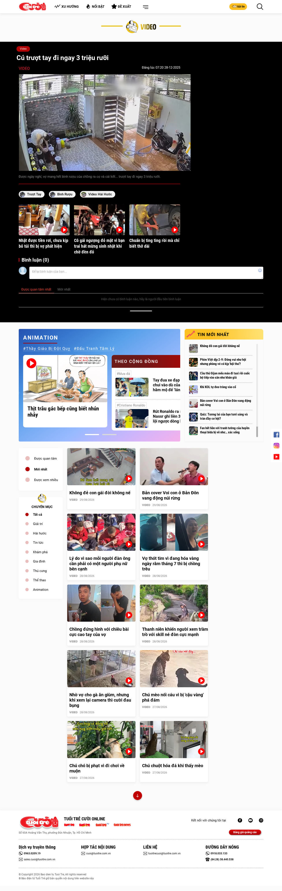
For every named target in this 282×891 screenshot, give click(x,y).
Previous (17, 393)
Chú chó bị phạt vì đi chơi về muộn (96, 768)
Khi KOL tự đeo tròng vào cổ (218, 387)
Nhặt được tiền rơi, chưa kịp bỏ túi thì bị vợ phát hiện (43, 243)
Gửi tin (241, 6)
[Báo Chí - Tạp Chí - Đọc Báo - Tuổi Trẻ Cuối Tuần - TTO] (86, 824)
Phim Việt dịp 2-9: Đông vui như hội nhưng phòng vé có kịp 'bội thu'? (223, 362)
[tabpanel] (65, 391)
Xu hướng (70, 7)
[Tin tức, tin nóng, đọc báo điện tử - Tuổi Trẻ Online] (70, 824)
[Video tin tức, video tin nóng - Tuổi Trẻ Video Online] (104, 824)
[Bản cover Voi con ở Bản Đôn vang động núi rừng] (193, 403)
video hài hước (100, 194)
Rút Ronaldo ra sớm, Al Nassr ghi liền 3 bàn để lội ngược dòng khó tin (173, 416)
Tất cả (37, 515)
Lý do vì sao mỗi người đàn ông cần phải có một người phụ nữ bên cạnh (99, 564)
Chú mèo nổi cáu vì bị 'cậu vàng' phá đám (173, 697)
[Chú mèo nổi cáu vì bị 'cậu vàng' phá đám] (174, 668)
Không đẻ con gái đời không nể (220, 346)
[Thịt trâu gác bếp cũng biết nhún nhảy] (65, 378)
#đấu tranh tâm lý (94, 348)
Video (23, 48)
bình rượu (64, 194)
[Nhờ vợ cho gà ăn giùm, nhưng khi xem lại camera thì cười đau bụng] (101, 668)
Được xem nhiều (46, 480)
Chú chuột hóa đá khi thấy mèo (172, 765)
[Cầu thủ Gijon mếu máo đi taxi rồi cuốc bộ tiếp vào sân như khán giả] (193, 376)
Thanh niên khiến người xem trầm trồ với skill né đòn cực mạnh (175, 632)
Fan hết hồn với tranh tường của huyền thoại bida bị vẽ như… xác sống (224, 430)
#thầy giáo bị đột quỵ (46, 348)
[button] (144, 7)
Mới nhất (40, 469)
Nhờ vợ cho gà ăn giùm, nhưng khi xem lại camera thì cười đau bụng (100, 700)
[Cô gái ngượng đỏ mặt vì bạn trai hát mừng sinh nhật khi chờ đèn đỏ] (99, 219)
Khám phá (40, 552)
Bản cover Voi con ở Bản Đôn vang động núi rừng (225, 403)
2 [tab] (109, 434)
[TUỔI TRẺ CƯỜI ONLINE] (39, 823)
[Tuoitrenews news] (122, 824)
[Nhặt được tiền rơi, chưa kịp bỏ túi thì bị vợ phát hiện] (44, 219)
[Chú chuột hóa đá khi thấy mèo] (174, 739)
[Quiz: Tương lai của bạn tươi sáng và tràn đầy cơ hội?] (193, 417)
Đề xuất (124, 7)
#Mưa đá (123, 374)
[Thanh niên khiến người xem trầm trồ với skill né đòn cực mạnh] (174, 603)
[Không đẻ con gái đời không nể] (193, 348)
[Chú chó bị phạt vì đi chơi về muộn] (101, 739)
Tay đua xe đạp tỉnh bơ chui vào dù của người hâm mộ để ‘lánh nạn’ (173, 385)
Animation (40, 590)
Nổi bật (98, 7)
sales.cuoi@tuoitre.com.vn (39, 859)
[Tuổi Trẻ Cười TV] (250, 820)
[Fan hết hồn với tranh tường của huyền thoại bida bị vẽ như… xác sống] (193, 430)
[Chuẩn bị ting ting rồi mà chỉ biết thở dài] (154, 219)
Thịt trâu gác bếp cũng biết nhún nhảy (63, 412)
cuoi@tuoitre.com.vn (98, 853)
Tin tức (38, 543)
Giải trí (38, 524)
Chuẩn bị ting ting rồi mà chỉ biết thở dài (154, 243)
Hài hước (39, 533)
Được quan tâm (45, 459)
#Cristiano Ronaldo (131, 405)
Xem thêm (138, 796)
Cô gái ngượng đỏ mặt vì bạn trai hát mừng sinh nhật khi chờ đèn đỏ (99, 246)
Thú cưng (40, 571)
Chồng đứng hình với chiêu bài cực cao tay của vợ (99, 632)
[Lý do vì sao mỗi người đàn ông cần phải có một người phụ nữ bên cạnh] (101, 532)
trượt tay (34, 194)
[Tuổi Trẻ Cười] (261, 820)
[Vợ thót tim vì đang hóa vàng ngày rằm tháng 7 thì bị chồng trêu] (174, 532)
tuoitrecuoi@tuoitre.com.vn (164, 853)
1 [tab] (92, 434)
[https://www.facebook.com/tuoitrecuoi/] (240, 820)
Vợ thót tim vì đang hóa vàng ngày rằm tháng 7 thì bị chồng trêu (171, 564)
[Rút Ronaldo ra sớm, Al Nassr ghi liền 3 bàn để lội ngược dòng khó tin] (131, 418)
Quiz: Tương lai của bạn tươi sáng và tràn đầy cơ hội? (224, 416)
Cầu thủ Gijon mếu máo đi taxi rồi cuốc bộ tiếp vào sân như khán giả (225, 375)
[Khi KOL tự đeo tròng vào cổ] (193, 389)
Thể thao (39, 580)
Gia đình (39, 561)
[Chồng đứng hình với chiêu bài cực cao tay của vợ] (101, 603)
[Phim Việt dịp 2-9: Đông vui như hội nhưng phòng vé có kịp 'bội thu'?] (193, 362)
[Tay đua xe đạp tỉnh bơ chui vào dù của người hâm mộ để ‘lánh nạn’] (131, 387)
